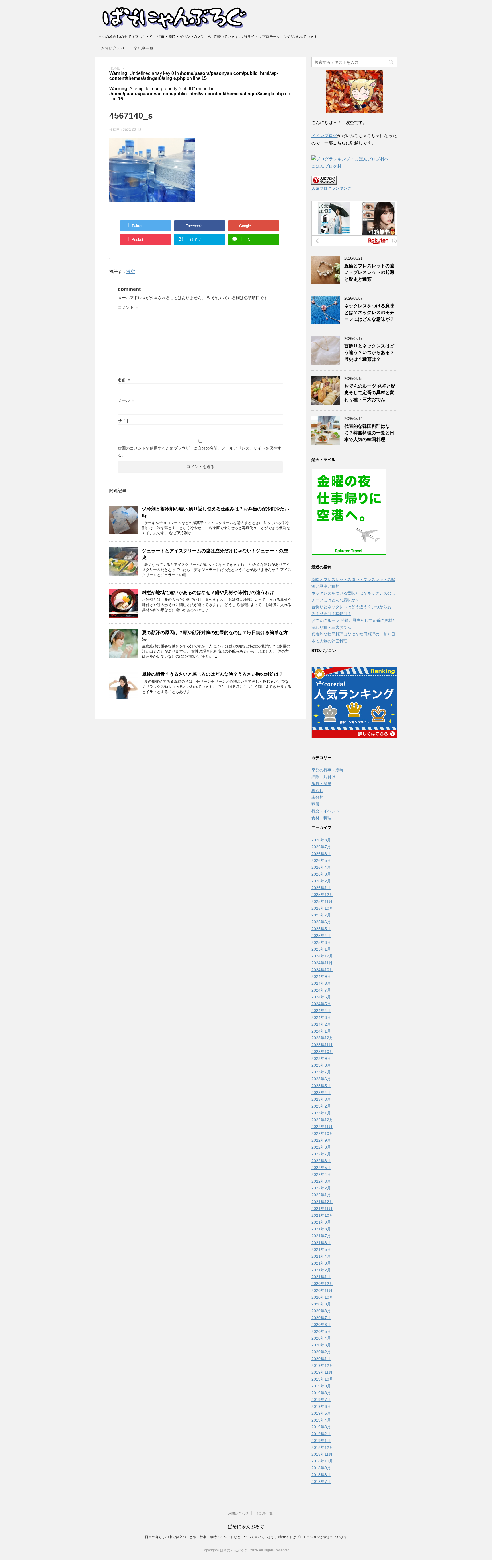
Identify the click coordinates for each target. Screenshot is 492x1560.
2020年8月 (321, 1311)
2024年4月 (321, 1010)
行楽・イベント (325, 811)
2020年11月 (322, 1290)
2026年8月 (321, 840)
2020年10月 (322, 1297)
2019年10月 (322, 1379)
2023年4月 (321, 1092)
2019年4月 (321, 1420)
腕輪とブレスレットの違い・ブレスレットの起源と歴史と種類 (369, 272)
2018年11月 (322, 1454)
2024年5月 (321, 1004)
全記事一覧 (143, 48)
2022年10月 (322, 1133)
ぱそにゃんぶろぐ (246, 1526)
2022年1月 (321, 1195)
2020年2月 (321, 1352)
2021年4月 (321, 1256)
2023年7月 (321, 1072)
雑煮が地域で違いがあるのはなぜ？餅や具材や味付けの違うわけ (208, 592)
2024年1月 (321, 1031)
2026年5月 (321, 860)
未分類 (317, 797)
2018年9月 (321, 1468)
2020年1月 (321, 1358)
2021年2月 (321, 1270)
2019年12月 (322, 1365)
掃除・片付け (323, 777)
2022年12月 (322, 1120)
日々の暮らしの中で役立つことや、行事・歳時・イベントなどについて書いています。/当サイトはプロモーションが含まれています (246, 1537)
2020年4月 (321, 1338)
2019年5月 (321, 1413)
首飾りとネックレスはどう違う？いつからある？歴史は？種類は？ (369, 353)
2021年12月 (322, 1201)
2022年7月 (321, 1154)
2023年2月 (321, 1106)
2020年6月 (321, 1324)
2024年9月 (321, 976)
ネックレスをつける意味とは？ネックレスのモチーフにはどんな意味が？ (369, 312)
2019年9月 (321, 1386)
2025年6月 (321, 922)
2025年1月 (321, 949)
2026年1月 (321, 887)
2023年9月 (321, 1058)
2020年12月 (322, 1283)
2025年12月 (322, 894)
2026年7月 (321, 847)
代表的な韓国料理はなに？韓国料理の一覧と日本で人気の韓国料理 (369, 433)
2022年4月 (321, 1174)
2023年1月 (321, 1113)
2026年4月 (321, 867)
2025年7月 (321, 915)
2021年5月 (321, 1249)
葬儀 (315, 804)
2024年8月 (321, 983)
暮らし (317, 790)
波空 (130, 271)
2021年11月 (322, 1208)
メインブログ (324, 135)
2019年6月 (321, 1406)
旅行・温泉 (321, 783)
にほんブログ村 (326, 166)
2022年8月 (321, 1147)
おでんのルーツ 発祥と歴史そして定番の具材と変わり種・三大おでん (369, 393)
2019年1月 (321, 1440)
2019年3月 (321, 1427)
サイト (124, 421)
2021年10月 (322, 1215)
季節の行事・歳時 (327, 770)
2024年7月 (321, 990)
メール (126, 400)
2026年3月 (321, 874)
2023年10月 (322, 1051)
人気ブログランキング (331, 188)
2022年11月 (322, 1126)
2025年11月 (322, 901)
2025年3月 (321, 942)
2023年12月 (322, 1038)
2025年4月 (321, 935)
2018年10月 (322, 1461)
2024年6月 (321, 997)
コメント (128, 307)
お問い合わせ (113, 48)
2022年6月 (321, 1160)
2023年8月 (321, 1065)
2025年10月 (322, 908)
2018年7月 (321, 1481)
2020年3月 (321, 1345)
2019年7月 (321, 1399)
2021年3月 (321, 1263)
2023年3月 (321, 1099)
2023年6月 (321, 1079)
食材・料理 (321, 818)
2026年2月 (321, 881)
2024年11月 (322, 963)
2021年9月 (321, 1222)
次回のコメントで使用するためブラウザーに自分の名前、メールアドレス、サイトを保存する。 (199, 451)
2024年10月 (322, 969)
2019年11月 (322, 1372)
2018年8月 (321, 1474)
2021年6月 (321, 1242)
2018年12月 (322, 1447)
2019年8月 (321, 1393)
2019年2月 (321, 1433)
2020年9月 (321, 1304)
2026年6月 (321, 853)
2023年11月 (322, 1044)
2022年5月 (321, 1167)
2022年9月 (321, 1140)
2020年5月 (321, 1331)
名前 (124, 380)
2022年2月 (321, 1188)
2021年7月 (321, 1236)
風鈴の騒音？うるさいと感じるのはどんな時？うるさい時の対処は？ (212, 674)
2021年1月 (321, 1277)
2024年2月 (321, 1024)
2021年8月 (321, 1229)
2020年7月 (321, 1317)
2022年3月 (321, 1181)
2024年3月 (321, 1017)
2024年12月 (322, 956)
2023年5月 (321, 1085)
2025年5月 (321, 928)
